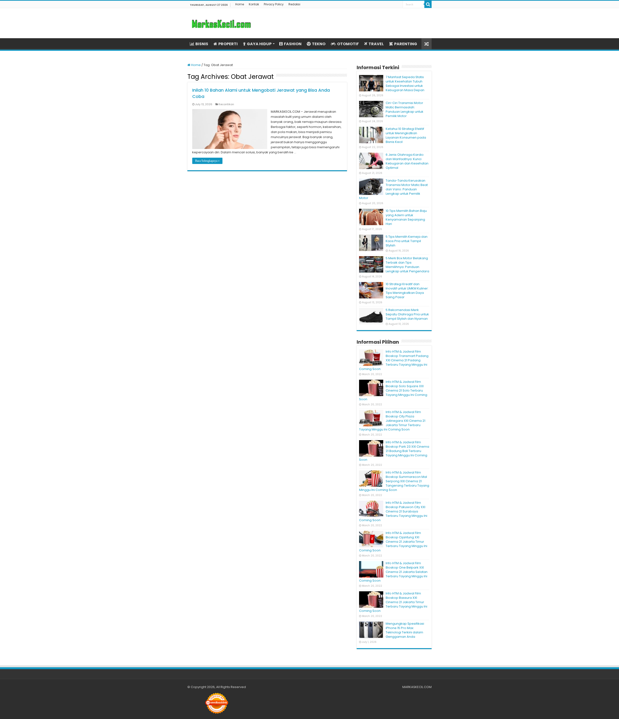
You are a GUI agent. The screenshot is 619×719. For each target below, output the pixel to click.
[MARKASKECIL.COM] (221, 23)
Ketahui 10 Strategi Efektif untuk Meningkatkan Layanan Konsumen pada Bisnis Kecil (406, 135)
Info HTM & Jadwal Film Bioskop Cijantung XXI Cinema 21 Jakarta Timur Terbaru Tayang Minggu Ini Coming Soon (393, 542)
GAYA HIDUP (259, 44)
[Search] (428, 4)
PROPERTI (228, 44)
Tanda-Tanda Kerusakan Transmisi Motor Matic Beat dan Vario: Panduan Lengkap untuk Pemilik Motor (393, 189)
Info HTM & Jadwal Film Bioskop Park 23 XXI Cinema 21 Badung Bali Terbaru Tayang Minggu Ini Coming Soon (394, 451)
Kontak (254, 4)
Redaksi (294, 4)
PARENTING (405, 44)
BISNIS (201, 44)
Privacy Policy (274, 4)
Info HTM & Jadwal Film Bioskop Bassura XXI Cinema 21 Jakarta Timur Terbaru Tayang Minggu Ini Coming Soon (393, 602)
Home (239, 4)
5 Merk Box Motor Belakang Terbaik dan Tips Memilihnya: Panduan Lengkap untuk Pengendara (407, 265)
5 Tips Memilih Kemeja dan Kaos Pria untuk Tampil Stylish (406, 241)
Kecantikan (226, 104)
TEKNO (318, 44)
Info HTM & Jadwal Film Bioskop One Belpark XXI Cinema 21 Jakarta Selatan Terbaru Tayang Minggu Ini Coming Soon (393, 572)
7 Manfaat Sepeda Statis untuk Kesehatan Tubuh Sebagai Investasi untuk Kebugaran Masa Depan (405, 83)
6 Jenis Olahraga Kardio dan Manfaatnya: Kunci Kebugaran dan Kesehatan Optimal (407, 161)
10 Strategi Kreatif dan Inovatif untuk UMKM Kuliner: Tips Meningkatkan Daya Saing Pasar (407, 290)
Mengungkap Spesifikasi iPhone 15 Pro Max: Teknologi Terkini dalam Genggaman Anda (405, 630)
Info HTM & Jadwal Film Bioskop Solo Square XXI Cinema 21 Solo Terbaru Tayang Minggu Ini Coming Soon (393, 390)
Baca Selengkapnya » (207, 161)
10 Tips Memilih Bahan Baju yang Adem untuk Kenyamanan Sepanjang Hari (406, 217)
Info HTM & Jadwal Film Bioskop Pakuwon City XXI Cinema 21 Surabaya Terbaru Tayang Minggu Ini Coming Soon (393, 511)
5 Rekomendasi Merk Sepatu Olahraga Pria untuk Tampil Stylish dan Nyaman (407, 314)
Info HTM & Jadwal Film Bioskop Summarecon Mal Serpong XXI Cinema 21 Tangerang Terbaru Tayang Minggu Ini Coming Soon (394, 481)
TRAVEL (376, 44)
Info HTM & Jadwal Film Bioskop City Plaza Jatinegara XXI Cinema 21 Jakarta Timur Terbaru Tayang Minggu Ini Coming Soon (392, 421)
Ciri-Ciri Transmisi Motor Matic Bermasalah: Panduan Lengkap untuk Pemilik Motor (404, 109)
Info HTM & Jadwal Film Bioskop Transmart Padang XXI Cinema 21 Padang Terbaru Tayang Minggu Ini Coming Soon (393, 360)
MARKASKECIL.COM (417, 687)
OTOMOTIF (348, 44)
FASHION (293, 44)
